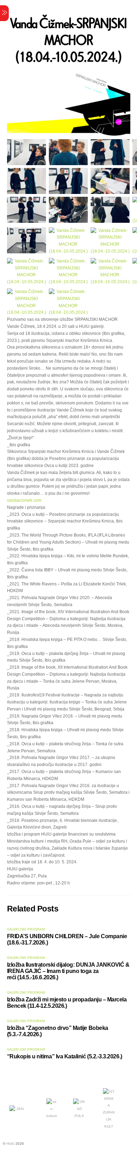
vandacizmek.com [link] (24, 500)
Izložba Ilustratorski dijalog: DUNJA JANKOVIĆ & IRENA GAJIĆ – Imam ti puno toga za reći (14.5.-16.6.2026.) (68, 971)
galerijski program (26, 929)
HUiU (10, 1143)
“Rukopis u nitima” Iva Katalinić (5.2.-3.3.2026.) (64, 1056)
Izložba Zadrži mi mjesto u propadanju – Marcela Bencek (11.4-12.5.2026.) (67, 1003)
